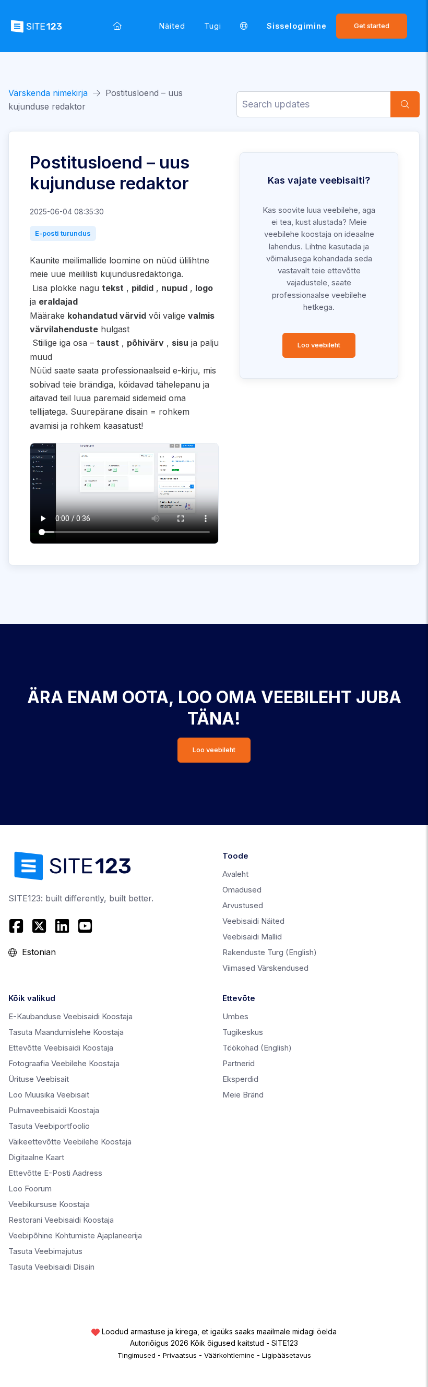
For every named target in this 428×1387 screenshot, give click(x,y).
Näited (172, 25)
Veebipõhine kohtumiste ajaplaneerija (75, 1235)
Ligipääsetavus (286, 1355)
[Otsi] (405, 104)
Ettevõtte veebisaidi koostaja (60, 1048)
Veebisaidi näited (253, 921)
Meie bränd (243, 1095)
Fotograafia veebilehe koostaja (64, 1063)
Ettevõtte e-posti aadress (55, 1173)
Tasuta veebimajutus (45, 1251)
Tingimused (136, 1355)
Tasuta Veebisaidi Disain (51, 1267)
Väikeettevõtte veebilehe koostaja (70, 1142)
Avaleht (235, 874)
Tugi (212, 25)
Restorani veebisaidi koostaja (61, 1220)
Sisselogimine (297, 25)
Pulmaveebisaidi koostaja (53, 1110)
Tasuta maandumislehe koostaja (66, 1032)
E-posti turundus (63, 233)
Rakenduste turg (269, 952)
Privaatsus (180, 1355)
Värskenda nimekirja (48, 93)
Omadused (241, 890)
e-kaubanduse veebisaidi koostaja (70, 1016)
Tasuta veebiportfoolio (49, 1126)
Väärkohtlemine (229, 1355)
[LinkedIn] (62, 925)
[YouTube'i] (85, 925)
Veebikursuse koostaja (49, 1204)
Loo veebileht (319, 345)
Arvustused (242, 905)
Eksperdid (240, 1079)
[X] (39, 925)
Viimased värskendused (265, 968)
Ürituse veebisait (38, 1079)
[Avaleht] (117, 25)
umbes (235, 1016)
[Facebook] (17, 925)
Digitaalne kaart (36, 1157)
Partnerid (238, 1063)
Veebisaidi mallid (252, 937)
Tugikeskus (242, 1032)
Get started (371, 26)
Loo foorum (30, 1188)
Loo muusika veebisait (48, 1095)
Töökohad (257, 1048)
